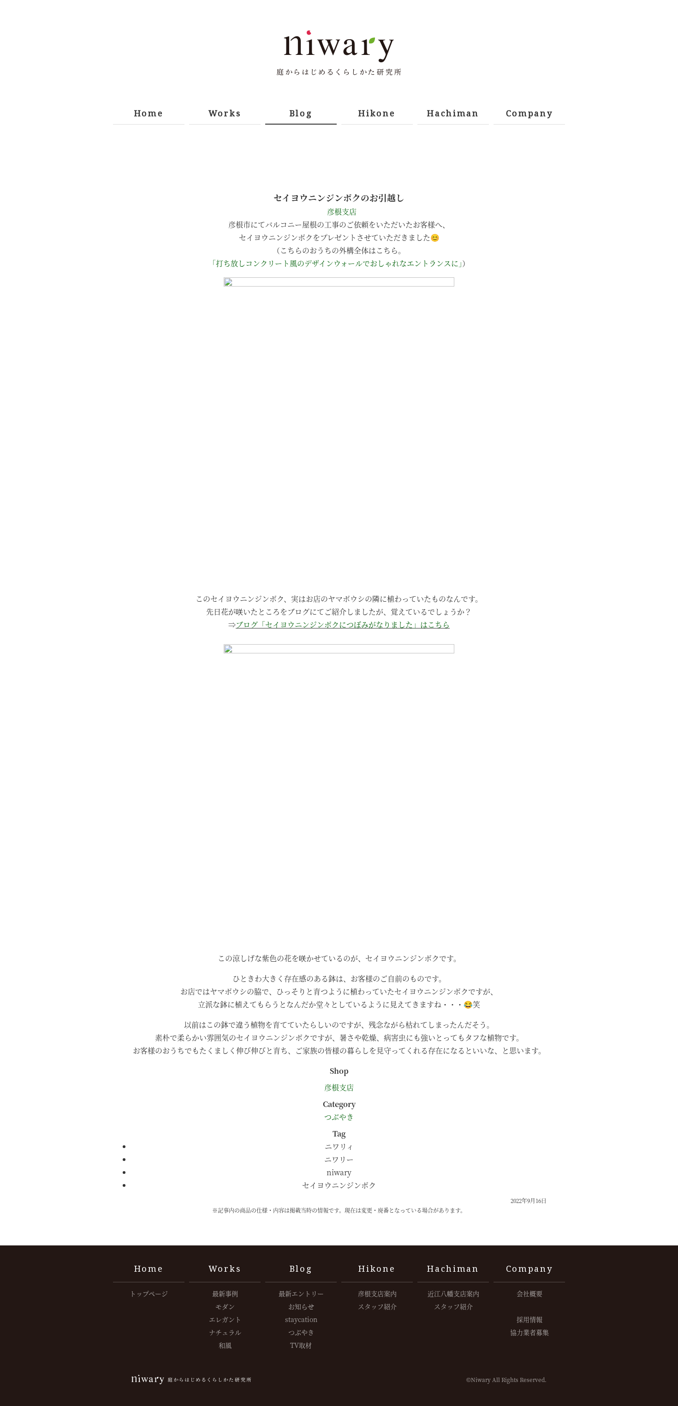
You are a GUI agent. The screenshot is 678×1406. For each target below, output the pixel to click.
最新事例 (225, 1293)
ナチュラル (225, 1332)
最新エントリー (301, 1293)
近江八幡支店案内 (453, 1293)
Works (225, 113)
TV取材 (301, 1345)
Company (529, 113)
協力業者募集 (529, 1332)
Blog (301, 113)
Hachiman (453, 113)
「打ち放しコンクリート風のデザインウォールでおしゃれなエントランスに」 (335, 263)
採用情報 (529, 1319)
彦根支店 (340, 211)
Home (149, 113)
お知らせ (301, 1306)
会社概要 (529, 1293)
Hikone (376, 113)
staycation (301, 1319)
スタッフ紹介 (377, 1306)
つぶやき (339, 1117)
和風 (225, 1345)
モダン (225, 1306)
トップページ (149, 1293)
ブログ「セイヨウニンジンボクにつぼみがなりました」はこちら (343, 624)
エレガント (225, 1319)
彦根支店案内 (377, 1293)
